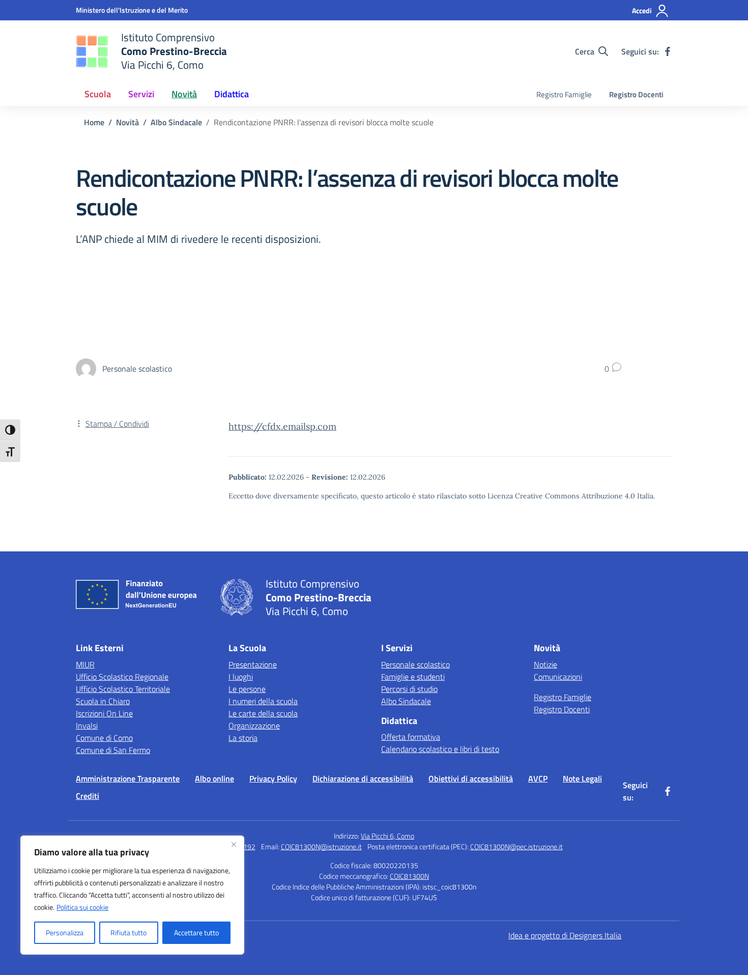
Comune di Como (104, 738)
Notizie (545, 664)
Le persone (247, 689)
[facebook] (667, 51)
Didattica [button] (231, 94)
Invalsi (87, 725)
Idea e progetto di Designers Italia (564, 935)
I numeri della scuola (263, 701)
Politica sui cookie (82, 907)
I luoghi (240, 677)
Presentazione (252, 664)
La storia (242, 738)
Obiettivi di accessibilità (470, 778)
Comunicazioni (558, 677)
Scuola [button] (97, 94)
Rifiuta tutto (128, 932)
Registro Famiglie (564, 94)
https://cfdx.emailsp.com (282, 426)
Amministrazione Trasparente (128, 778)
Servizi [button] (141, 94)
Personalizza (64, 932)
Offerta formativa (410, 737)
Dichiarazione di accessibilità (362, 778)
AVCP (538, 778)
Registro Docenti (636, 94)
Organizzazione (254, 725)
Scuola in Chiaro (103, 701)
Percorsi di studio (409, 689)
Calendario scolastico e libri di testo (440, 749)
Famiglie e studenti (413, 677)
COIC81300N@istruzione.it (321, 846)
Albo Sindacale (406, 701)
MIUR (85, 664)
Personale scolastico (415, 664)
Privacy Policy (273, 778)
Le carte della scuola (263, 713)
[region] (132, 895)
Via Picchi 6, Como (387, 835)
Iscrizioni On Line (104, 713)
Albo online (214, 778)
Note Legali (582, 778)
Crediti (87, 796)
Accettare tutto (196, 932)
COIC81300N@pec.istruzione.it (516, 846)
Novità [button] (184, 94)
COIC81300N (409, 876)
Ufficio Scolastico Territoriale (123, 689)
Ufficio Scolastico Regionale (122, 677)
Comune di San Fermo (113, 750)
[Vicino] (233, 844)
